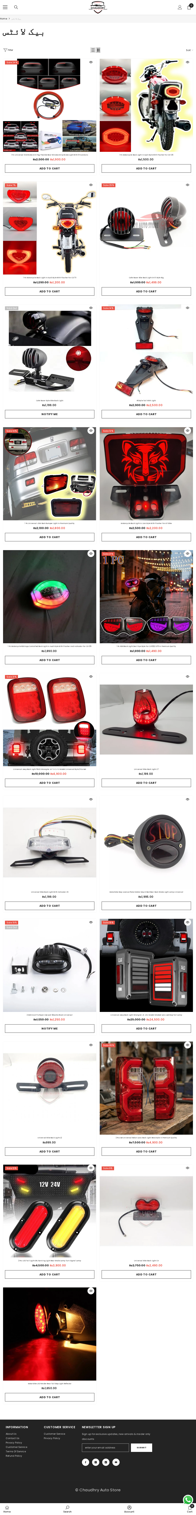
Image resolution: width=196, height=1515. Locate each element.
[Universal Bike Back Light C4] (146, 1211)
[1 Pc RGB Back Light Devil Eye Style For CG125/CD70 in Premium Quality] (146, 596)
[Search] (16, 7)
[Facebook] (85, 1462)
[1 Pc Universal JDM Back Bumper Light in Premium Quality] (49, 473)
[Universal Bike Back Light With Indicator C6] (49, 842)
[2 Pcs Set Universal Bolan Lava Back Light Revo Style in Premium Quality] (146, 1088)
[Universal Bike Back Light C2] (49, 1088)
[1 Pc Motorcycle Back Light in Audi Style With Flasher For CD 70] (49, 228)
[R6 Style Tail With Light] (146, 351)
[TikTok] (105, 1462)
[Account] (180, 7)
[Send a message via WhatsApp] (188, 1500)
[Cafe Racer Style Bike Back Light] (49, 351)
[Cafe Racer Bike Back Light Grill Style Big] (146, 228)
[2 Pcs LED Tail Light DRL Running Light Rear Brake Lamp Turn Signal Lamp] (49, 1211)
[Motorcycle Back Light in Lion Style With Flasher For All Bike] (146, 473)
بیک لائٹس (16, 18)
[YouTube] (116, 1462)
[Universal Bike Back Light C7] (146, 719)
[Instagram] (95, 1462)
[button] (93, 50)
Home (3, 18)
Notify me (50, 414)
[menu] (5, 7)
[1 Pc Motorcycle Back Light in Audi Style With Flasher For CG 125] (146, 105)
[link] (67, 1509)
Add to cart (49, 168)
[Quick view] (90, 62)
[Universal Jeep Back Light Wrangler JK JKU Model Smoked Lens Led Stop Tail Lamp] (146, 965)
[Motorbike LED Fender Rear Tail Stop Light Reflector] (49, 1334)
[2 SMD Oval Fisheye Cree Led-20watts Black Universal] (49, 965)
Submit (141, 1447)
